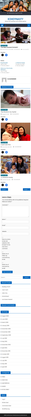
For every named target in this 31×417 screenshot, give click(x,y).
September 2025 (6, 335)
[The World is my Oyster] (15, 99)
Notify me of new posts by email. (5, 266)
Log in (3, 399)
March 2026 (5, 322)
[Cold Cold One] (15, 132)
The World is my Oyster (8, 112)
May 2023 (4, 341)
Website (4, 231)
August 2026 (5, 316)
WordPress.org (6, 409)
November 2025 (6, 332)
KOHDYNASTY (15, 19)
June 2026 (5, 319)
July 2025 (4, 338)
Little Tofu (4, 293)
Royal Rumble (4, 63)
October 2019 (5, 354)
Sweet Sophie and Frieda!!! (5, 189)
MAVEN (4, 386)
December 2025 (6, 328)
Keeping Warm (27, 189)
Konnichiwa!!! (5, 296)
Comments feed (6, 405)
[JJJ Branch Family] (15, 164)
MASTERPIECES (5, 383)
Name (4, 219)
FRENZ (3, 377)
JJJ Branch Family (20, 63)
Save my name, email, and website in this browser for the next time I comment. (6, 244)
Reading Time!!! (6, 286)
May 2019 (4, 363)
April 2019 (4, 367)
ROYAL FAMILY (4, 45)
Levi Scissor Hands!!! (7, 299)
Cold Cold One (6, 145)
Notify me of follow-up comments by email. (6, 256)
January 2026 (5, 325)
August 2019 (5, 357)
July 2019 (4, 360)
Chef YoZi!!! (5, 290)
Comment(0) (25, 49)
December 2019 (6, 351)
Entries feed (5, 402)
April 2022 (4, 348)
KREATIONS (5, 380)
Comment (5, 205)
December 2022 (6, 344)
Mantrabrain (24, 415)
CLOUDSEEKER (16, 49)
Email (4, 225)
